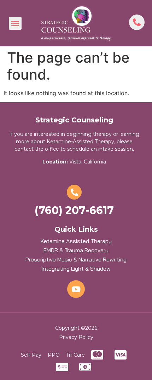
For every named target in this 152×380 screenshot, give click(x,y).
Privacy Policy (76, 337)
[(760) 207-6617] (74, 192)
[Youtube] (76, 289)
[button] (15, 23)
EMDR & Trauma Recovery (76, 250)
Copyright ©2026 (76, 328)
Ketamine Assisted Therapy (76, 240)
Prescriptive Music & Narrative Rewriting (76, 259)
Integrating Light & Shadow (76, 268)
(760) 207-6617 (74, 210)
